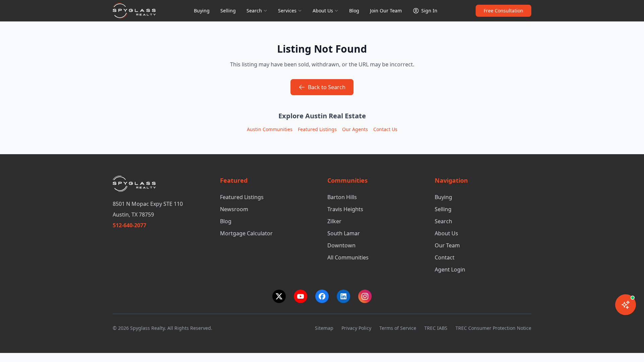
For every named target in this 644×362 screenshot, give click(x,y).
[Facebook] (322, 296)
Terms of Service (397, 328)
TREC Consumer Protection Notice (493, 328)
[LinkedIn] (343, 296)
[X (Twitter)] (279, 296)
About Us (323, 10)
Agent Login (450, 269)
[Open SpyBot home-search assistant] (625, 304)
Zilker (334, 221)
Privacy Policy (356, 328)
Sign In (429, 10)
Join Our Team (386, 10)
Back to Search (326, 87)
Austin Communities (269, 129)
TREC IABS (435, 328)
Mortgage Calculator (246, 233)
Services (287, 10)
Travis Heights (345, 209)
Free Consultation (503, 10)
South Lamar (343, 233)
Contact (444, 257)
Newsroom (234, 209)
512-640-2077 (129, 225)
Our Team (447, 245)
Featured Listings (317, 129)
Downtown (341, 245)
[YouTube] (300, 296)
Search (254, 10)
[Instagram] (365, 296)
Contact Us (385, 129)
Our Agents (355, 129)
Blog (354, 10)
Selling (228, 10)
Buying (202, 10)
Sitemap (324, 328)
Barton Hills (342, 197)
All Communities (348, 257)
